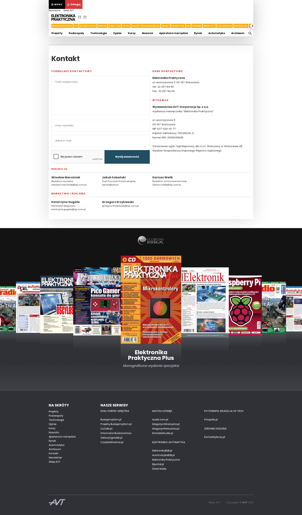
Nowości (147, 33)
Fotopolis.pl (211, 419)
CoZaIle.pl (106, 428)
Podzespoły (76, 33)
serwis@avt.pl (110, 184)
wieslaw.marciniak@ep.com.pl (69, 184)
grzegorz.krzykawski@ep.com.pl (120, 206)
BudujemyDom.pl (110, 419)
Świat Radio (159, 468)
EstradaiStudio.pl (162, 433)
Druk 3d (102, 25)
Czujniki (197, 25)
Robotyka (114, 25)
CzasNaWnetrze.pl (111, 442)
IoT (76, 25)
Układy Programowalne (146, 25)
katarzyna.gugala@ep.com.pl (68, 209)
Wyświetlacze (88, 25)
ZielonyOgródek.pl (111, 437)
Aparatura (178, 25)
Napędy (166, 25)
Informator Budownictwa (115, 433)
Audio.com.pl (160, 419)
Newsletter (55, 10)
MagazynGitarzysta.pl (166, 424)
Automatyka (216, 33)
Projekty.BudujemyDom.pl (116, 424)
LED (188, 25)
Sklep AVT (68, 10)
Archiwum (237, 33)
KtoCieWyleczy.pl (214, 437)
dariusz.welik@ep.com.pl (166, 184)
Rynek (198, 33)
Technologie (98, 33)
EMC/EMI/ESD (241, 25)
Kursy (132, 33)
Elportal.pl (158, 464)
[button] (49, 25)
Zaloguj (75, 4)
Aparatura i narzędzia (173, 33)
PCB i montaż (224, 25)
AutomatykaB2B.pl (163, 455)
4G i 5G (126, 25)
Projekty (56, 33)
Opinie (117, 33)
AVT (244, 502)
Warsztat (209, 25)
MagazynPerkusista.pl (165, 428)
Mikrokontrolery (62, 25)
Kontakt (53, 453)
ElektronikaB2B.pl (162, 450)
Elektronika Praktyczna (166, 459)
